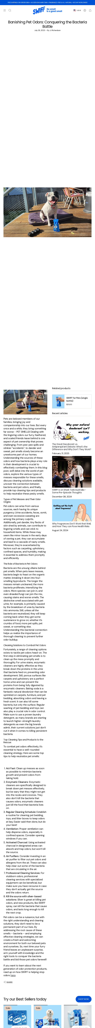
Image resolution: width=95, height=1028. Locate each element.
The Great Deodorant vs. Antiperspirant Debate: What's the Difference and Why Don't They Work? (71, 447)
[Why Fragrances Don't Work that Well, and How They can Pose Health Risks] (72, 510)
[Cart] (90, 10)
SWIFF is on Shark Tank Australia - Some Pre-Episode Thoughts (69, 491)
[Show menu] (4, 10)
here (13, 975)
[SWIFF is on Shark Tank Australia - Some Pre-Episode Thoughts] (72, 472)
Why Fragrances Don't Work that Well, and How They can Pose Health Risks (71, 525)
